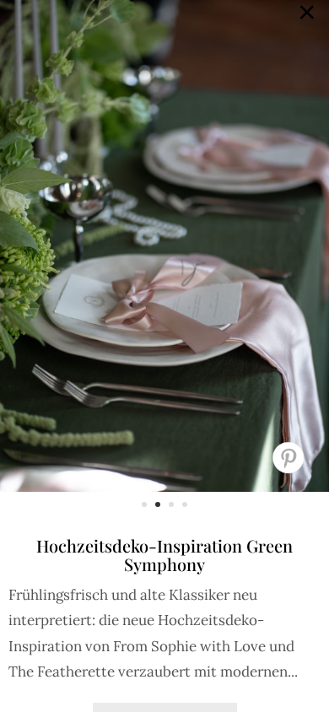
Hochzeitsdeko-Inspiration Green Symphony (164, 554)
